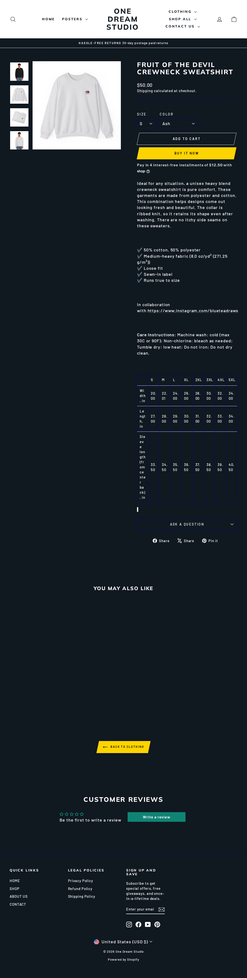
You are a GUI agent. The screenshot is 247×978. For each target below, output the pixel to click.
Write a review (156, 817)
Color (167, 114)
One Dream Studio (122, 19)
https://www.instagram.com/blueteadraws (193, 310)
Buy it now (186, 153)
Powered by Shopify (123, 959)
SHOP (15, 888)
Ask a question (187, 524)
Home (48, 19)
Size (141, 114)
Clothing (181, 11)
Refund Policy (80, 888)
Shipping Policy (82, 896)
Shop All (181, 19)
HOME (15, 880)
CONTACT (18, 904)
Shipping (145, 90)
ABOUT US (19, 896)
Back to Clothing (127, 746)
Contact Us (180, 26)
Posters (73, 19)
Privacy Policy (80, 880)
